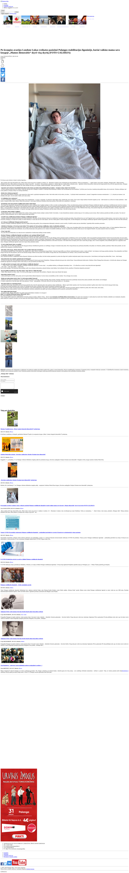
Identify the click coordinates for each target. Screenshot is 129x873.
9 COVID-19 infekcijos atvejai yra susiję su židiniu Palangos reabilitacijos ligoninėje (22, 559)
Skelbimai (6, 854)
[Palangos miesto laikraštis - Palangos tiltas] (5, 1)
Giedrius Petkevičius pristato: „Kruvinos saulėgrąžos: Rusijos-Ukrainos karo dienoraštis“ (23, 454)
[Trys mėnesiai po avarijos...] (9, 354)
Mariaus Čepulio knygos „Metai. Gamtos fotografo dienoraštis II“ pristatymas (20, 429)
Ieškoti (16, 12)
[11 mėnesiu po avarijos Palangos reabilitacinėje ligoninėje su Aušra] (9, 341)
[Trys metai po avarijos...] (9, 367)
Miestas (11, 431)
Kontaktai (6, 5)
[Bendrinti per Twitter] (3, 76)
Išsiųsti (2, 395)
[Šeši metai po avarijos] (9, 329)
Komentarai (125, 670)
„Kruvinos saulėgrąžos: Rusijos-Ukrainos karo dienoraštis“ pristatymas (19, 480)
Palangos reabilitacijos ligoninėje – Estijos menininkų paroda (16, 585)
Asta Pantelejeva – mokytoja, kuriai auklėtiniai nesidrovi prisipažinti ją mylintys (21, 665)
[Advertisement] (64, 37)
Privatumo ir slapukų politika (10, 856)
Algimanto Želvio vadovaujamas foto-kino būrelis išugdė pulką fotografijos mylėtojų (22, 611)
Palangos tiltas (13, 13)
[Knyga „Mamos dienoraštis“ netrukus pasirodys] (9, 316)
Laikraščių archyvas (8, 6)
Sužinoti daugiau (30, 869)
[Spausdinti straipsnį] (2, 67)
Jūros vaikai (23, 614)
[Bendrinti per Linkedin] (3, 71)
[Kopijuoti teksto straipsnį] (2, 63)
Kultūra (11, 587)
